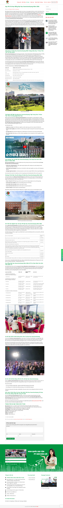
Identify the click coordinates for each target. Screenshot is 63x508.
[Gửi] (57, 2)
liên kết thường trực (29, 419)
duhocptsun (17, 9)
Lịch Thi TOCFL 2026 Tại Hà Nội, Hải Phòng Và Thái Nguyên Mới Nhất (53, 39)
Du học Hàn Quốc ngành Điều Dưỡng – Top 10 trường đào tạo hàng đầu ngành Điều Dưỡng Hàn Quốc (52, 43)
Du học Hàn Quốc (19, 419)
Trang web (33, 434)
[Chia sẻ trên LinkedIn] (12, 417)
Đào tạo (32, 2)
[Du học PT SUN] (9, 2)
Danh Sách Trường (39, 2)
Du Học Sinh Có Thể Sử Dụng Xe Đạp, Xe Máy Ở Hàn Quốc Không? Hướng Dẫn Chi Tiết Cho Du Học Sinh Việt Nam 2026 (53, 22)
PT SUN (37, 506)
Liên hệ (48, 2)
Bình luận (8, 426)
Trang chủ (19, 2)
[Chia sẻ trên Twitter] (7, 417)
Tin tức (45, 2)
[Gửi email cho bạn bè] (9, 417)
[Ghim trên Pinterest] (11, 417)
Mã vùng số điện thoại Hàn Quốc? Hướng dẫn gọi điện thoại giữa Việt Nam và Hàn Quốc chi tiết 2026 (53, 34)
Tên (6, 434)
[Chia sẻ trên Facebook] (6, 417)
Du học (27, 2)
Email (20, 434)
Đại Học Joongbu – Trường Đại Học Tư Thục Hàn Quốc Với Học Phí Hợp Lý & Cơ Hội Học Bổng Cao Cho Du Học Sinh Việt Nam (52, 28)
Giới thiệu (24, 2)
